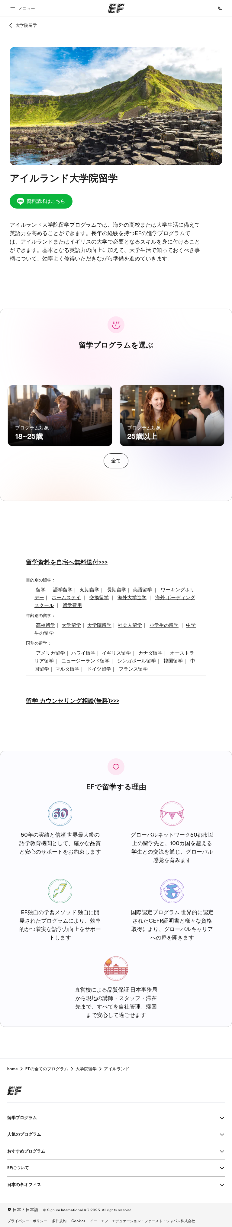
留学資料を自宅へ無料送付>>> (67, 562)
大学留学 (71, 625)
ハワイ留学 (83, 653)
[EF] (116, 8)
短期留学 (89, 590)
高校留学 (45, 625)
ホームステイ (66, 597)
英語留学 (142, 590)
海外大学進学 (132, 597)
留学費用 (72, 605)
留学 (41, 590)
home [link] (12, 1068)
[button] (23, 8)
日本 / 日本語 (25, 1209)
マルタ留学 (67, 669)
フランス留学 (133, 669)
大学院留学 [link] (86, 1068)
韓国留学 (173, 661)
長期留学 (116, 590)
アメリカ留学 (50, 653)
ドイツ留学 (99, 669)
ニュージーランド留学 (85, 661)
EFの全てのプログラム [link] (46, 1068)
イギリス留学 (116, 653)
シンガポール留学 (136, 661)
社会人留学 (130, 625)
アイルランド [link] (116, 1068)
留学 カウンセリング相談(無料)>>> (72, 700)
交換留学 (99, 597)
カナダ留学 (150, 653)
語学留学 (62, 590)
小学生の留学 (164, 625)
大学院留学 (26, 25)
